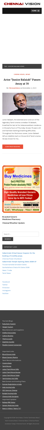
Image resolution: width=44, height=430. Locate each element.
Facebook (6, 282)
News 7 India (7, 270)
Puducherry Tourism (9, 324)
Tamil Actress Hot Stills (10, 378)
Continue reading (14, 147)
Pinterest (6, 288)
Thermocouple (7, 339)
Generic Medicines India (10, 405)
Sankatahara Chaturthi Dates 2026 (15, 267)
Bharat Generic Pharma (10, 357)
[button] (35, 11)
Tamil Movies (6, 366)
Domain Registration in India (12, 384)
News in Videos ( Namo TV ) (11, 408)
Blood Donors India (8, 354)
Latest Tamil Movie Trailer (10, 375)
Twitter (5, 285)
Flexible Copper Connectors (11, 345)
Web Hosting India (8, 387)
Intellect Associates (9, 333)
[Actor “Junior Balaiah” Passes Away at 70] (22, 103)
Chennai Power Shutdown (12, 259)
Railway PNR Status (8, 402)
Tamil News (6, 273)
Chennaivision (14, 88)
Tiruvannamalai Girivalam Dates (14, 265)
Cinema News (19, 74)
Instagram (6, 290)
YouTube (5, 293)
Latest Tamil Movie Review (11, 372)
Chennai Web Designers (10, 396)
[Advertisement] (22, 41)
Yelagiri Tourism (7, 327)
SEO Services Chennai (9, 390)
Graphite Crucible (8, 342)
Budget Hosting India (9, 393)
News (28, 74)
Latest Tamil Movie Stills (10, 369)
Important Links (10, 247)
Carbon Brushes (7, 336)
